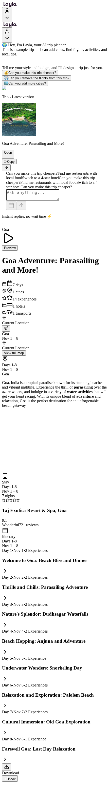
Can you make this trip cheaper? (30, 73)
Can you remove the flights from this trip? (36, 78)
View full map (14, 353)
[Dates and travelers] (11, 205)
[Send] (21, 205)
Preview (10, 248)
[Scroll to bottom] (6, 167)
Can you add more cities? (25, 83)
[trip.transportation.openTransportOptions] (6, 328)
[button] (6, 156)
